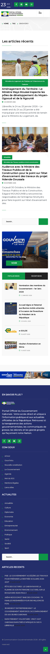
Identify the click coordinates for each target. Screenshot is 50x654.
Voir (14, 263)
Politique (8, 535)
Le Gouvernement (12, 469)
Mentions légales (12, 483)
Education (9, 521)
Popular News (13, 276)
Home (6, 23)
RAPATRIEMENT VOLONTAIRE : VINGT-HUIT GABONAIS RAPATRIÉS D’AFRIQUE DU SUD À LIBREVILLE (23, 622)
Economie (9, 517)
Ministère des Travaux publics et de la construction (21, 162)
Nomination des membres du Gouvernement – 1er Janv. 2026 (32, 288)
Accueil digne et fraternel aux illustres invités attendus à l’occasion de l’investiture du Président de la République (31, 311)
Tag (13, 23)
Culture (8, 508)
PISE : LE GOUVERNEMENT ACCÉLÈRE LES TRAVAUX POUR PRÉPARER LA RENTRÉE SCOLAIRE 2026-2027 (26, 579)
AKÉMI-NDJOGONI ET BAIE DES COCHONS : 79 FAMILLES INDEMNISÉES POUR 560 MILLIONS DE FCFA (24, 600)
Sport (7, 548)
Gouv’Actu (9, 460)
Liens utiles (9, 487)
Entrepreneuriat (11, 526)
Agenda (8, 474)
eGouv (7, 456)
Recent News (36, 276)
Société (8, 544)
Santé (7, 539)
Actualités (7, 157)
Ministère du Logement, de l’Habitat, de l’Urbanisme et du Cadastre (25, 82)
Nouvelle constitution (13, 465)
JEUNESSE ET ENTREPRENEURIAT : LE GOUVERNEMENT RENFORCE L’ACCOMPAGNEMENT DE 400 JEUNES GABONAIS (26, 611)
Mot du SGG (9, 478)
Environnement (11, 530)
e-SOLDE (23, 331)
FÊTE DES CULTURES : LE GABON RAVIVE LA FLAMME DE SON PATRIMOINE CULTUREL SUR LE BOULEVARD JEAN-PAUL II (25, 590)
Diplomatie (9, 512)
